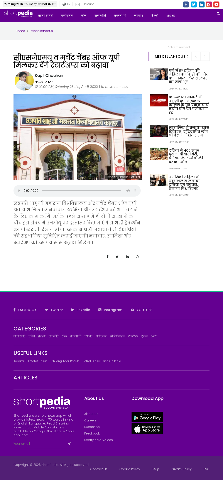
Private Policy (181, 469)
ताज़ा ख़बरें (19, 336)
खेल (64, 336)
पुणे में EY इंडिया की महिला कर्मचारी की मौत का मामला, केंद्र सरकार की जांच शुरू (189, 76)
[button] (175, 15)
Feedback (92, 433)
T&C (206, 469)
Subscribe (92, 427)
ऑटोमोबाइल (117, 336)
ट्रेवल (144, 336)
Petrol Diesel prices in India (102, 361)
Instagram (112, 309)
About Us (91, 414)
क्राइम (42, 336)
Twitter (56, 309)
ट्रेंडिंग (32, 336)
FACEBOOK (27, 309)
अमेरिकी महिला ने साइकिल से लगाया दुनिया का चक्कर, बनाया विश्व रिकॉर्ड (184, 183)
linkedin (83, 309)
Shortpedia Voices (98, 440)
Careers (90, 420)
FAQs (156, 469)
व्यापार (88, 336)
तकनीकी (75, 336)
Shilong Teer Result (65, 361)
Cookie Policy (129, 469)
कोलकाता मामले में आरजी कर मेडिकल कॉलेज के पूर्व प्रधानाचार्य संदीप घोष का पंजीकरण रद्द (189, 105)
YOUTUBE (144, 309)
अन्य (154, 336)
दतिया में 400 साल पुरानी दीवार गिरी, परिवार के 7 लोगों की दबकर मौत (186, 156)
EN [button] (68, 4)
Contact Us (99, 469)
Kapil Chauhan (49, 75)
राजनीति (54, 336)
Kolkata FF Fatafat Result (30, 361)
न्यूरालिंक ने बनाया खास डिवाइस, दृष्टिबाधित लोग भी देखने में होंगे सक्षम (189, 131)
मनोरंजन (101, 336)
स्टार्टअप (133, 336)
